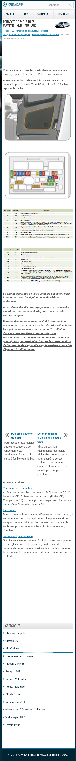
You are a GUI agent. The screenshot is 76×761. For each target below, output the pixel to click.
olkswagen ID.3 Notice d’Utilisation (25, 709)
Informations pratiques (19, 34)
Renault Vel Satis (15, 679)
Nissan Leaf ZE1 (15, 702)
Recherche (64, 14)
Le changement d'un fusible (45, 34)
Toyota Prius (12, 724)
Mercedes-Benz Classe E (20, 656)
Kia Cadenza (12, 648)
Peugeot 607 (9, 31)
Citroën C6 (11, 640)
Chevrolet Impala (15, 633)
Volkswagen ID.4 (15, 717)
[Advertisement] (38, 54)
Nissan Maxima (14, 663)
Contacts (42, 14)
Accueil (10, 14)
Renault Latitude (15, 686)
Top (26, 14)
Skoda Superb (13, 694)
